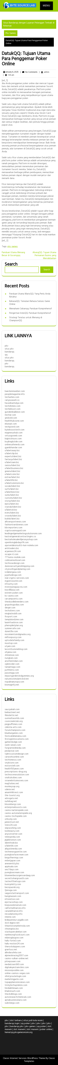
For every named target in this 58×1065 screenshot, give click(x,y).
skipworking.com (13, 828)
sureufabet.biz (12, 495)
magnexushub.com (13, 433)
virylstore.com (11, 763)
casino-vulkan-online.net (16, 958)
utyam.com (10, 646)
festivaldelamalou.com (15, 736)
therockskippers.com (15, 946)
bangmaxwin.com (13, 896)
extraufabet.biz (12, 477)
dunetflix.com (11, 631)
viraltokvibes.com (13, 777)
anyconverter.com (13, 834)
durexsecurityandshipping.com (19, 566)
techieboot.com (12, 409)
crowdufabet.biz (13, 516)
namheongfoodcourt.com (17, 935)
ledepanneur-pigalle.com (16, 920)
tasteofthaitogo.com (15, 881)
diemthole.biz (11, 843)
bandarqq (9, 352)
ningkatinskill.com (13, 613)
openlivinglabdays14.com (17, 542)
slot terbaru (16, 1020)
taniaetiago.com (12, 667)
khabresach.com (12, 991)
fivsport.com (11, 616)
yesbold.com (11, 418)
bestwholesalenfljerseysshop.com (21, 539)
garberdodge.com (13, 742)
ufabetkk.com (11, 846)
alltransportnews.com (15, 522)
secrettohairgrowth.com (17, 878)
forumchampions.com (15, 730)
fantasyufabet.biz (13, 459)
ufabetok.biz (11, 510)
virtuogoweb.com (13, 436)
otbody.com (11, 819)
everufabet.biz (12, 513)
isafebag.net (11, 801)
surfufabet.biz (12, 489)
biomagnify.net (12, 685)
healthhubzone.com (14, 421)
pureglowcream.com (14, 872)
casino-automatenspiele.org (18, 813)
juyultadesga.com (13, 575)
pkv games (12, 246)
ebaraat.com (11, 424)
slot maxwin (19, 1029)
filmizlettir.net (11, 715)
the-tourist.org (12, 795)
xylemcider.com (12, 664)
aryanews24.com (13, 551)
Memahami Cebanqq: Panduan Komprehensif (30, 308)
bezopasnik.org (12, 887)
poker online (46, 1029)
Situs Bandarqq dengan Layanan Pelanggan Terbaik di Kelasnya (28, 24)
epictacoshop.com (14, 902)
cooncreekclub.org (14, 721)
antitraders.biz (12, 548)
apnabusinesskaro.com (15, 1000)
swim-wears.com (13, 745)
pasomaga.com (12, 673)
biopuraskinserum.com (15, 905)
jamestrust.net (12, 822)
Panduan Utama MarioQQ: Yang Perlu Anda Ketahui (29, 295)
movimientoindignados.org (17, 634)
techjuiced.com (12, 427)
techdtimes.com (12, 406)
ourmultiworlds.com (14, 718)
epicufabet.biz (12, 504)
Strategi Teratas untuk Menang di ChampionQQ (25, 319)
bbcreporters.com (13, 527)
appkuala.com (11, 866)
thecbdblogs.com (13, 994)
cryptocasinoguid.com (15, 530)
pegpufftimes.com (13, 724)
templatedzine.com (14, 619)
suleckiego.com (12, 1003)
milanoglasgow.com (14, 938)
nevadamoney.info (13, 914)
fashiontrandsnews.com (16, 524)
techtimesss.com (13, 760)
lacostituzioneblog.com (16, 649)
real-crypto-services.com (17, 578)
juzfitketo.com (12, 670)
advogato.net (11, 798)
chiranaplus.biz (12, 929)
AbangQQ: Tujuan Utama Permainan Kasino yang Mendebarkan (44, 255)
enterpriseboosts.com (15, 807)
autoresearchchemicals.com (18, 997)
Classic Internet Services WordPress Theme (24, 1058)
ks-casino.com (11, 596)
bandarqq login (12, 1023)
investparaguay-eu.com (16, 587)
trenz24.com (11, 825)
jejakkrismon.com (13, 840)
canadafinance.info (14, 911)
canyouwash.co (12, 400)
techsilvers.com (12, 610)
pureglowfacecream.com (16, 855)
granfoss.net (11, 949)
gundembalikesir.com (15, 412)
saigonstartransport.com (17, 893)
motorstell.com (12, 766)
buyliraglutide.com (13, 441)
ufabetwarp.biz (12, 450)
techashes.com (12, 397)
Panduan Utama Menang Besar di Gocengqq (13, 254)
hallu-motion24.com (14, 943)
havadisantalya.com (14, 403)
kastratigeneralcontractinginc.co (20, 536)
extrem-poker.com (14, 593)
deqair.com (10, 608)
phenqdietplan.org (14, 625)
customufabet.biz (13, 498)
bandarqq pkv (16, 1026)
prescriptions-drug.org (16, 772)
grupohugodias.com (14, 605)
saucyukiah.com (12, 709)
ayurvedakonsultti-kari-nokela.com (21, 545)
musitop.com (11, 643)
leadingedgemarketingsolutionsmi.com (23, 533)
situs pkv (9, 349)
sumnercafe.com (12, 628)
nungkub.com (11, 658)
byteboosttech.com (14, 430)
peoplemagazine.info (15, 394)
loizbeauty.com (12, 831)
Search (11, 264)
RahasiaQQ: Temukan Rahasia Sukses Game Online (29, 302)
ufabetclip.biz (11, 453)
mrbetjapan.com (12, 860)
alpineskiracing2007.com (16, 955)
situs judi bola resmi (33, 1020)
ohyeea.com (10, 652)
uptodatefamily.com (14, 640)
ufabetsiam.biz (12, 462)
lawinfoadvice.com (14, 622)
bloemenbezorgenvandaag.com (20, 875)
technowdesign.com (14, 563)
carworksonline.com (14, 757)
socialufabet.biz (12, 486)
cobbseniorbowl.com (15, 560)
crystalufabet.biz (13, 507)
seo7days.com (11, 869)
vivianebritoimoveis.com (16, 780)
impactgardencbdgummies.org (19, 676)
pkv (6, 346)
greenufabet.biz (12, 471)
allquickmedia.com (13, 849)
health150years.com (14, 769)
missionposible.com (14, 970)
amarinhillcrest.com (14, 792)
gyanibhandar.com (13, 447)
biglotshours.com (13, 439)
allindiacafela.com (13, 952)
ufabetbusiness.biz (14, 468)
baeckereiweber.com (15, 391)
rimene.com (10, 917)
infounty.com (11, 584)
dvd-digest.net (12, 923)
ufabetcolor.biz (12, 474)
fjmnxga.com (11, 890)
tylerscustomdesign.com (16, 754)
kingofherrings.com (14, 858)
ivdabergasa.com (13, 572)
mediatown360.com (14, 964)
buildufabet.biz (12, 519)
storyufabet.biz (12, 501)
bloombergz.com (13, 804)
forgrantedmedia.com (15, 748)
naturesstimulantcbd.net (17, 679)
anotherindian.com (14, 661)
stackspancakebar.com (15, 932)
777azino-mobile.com (15, 557)
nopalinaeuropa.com (14, 682)
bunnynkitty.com (13, 884)
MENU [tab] (46, 6)
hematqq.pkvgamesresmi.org (18, 1032)
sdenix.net (10, 789)
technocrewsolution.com (17, 774)
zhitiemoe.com (12, 655)
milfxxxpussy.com (13, 637)
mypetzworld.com (13, 581)
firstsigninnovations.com (17, 739)
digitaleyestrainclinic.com (17, 967)
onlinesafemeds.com (14, 444)
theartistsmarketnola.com (17, 926)
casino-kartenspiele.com (16, 810)
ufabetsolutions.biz (14, 483)
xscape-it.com (11, 554)
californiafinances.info (15, 908)
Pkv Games (11, 33)
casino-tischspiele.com (16, 816)
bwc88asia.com (12, 590)
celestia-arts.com (13, 727)
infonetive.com (12, 899)
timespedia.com (12, 837)
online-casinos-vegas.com (17, 973)
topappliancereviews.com (17, 982)
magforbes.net (12, 783)
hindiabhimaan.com (14, 988)
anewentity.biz (12, 863)
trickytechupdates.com (16, 985)
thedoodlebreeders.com (16, 602)
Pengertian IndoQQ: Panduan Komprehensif (30, 313)
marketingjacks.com (14, 979)
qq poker (25, 1023)
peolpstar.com (12, 751)
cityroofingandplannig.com (17, 569)
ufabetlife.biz (11, 480)
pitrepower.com (12, 961)
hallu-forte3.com (13, 941)
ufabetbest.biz (12, 492)
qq (6, 355)
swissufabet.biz (12, 465)
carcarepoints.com (13, 599)
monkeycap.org (12, 786)
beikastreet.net (12, 712)
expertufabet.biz (13, 456)
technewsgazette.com (16, 852)
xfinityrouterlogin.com (15, 976)
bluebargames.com (14, 733)
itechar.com (10, 415)
